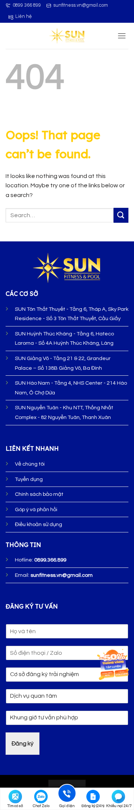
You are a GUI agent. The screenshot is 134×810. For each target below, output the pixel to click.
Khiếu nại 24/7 (119, 806)
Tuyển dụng (29, 479)
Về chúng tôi (30, 464)
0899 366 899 (27, 5)
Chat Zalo (41, 806)
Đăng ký (23, 744)
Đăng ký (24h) (93, 806)
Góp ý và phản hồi (36, 509)
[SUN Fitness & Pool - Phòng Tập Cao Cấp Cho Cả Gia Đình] (67, 36)
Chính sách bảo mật (39, 494)
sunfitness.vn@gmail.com (80, 5)
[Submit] (121, 215)
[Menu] (121, 35)
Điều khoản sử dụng (38, 524)
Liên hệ (23, 16)
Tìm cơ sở (15, 806)
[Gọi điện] (67, 794)
